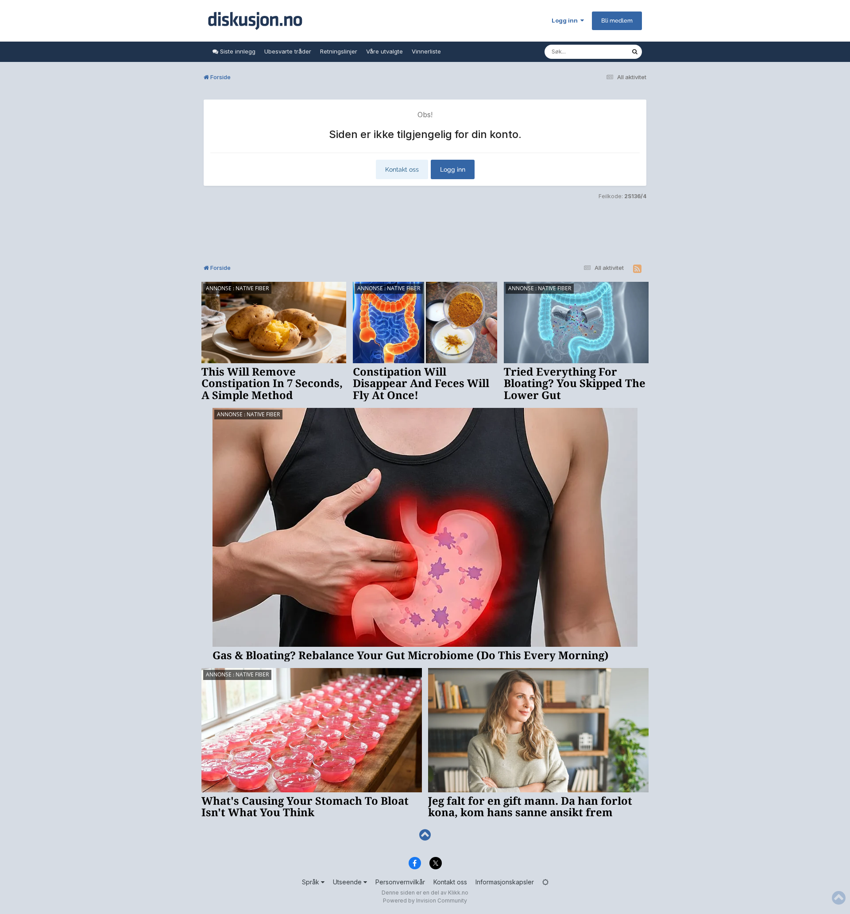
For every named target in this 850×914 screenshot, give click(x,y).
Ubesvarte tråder (287, 51)
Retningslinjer (338, 51)
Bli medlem (617, 20)
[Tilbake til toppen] (425, 835)
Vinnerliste (426, 51)
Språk (311, 882)
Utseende (348, 882)
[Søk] (635, 52)
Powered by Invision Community (425, 900)
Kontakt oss (402, 169)
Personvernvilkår (400, 882)
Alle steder (605, 51)
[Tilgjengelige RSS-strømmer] (637, 269)
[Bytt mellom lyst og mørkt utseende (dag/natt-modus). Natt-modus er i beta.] (545, 882)
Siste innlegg (236, 51)
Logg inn (566, 20)
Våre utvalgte (384, 51)
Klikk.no (458, 892)
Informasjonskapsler (504, 882)
